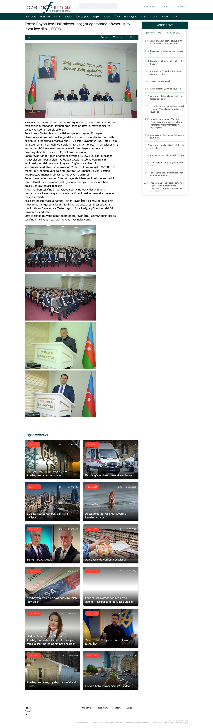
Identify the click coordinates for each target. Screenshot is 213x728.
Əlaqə (166, 6)
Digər (174, 16)
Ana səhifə (30, 16)
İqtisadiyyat (82, 16)
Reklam (181, 6)
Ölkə (117, 16)
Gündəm (45, 16)
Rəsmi (57, 16)
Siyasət (68, 16)
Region (96, 16)
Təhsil (144, 16)
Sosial (107, 16)
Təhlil (154, 16)
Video (164, 16)
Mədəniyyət (130, 16)
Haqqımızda (149, 6)
